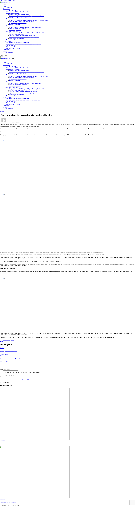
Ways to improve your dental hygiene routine (8, 443)
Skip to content (3, 0)
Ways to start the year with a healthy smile (8, 502)
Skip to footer (11, 0)
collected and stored (26, 379)
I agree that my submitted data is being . (17, 379)
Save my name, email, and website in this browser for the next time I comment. (21, 372)
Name (1, 368)
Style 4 (12, 340)
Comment (2, 377)
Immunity (8, 340)
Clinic (4, 340)
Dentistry (2, 111)
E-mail (1, 369)
